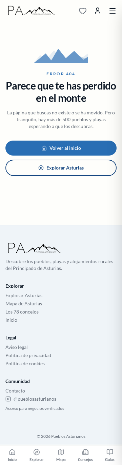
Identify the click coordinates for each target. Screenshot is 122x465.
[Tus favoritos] (82, 11)
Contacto (15, 391)
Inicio (11, 320)
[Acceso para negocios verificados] (97, 11)
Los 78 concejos (22, 312)
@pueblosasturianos (35, 399)
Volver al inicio (65, 148)
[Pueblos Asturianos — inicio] (37, 11)
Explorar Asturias (65, 168)
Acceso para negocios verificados (34, 408)
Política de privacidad (28, 355)
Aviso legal (16, 347)
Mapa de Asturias (23, 303)
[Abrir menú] (112, 11)
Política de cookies (25, 363)
